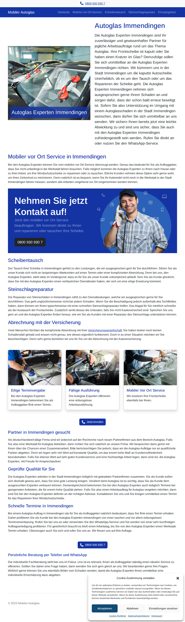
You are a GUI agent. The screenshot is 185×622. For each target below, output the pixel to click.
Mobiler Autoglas (21, 12)
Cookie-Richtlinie (117, 616)
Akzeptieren (104, 608)
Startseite (64, 12)
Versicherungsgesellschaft (105, 330)
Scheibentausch (115, 12)
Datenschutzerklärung (139, 616)
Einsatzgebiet (167, 12)
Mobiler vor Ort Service (87, 12)
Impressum (156, 616)
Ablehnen (132, 608)
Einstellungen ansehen (163, 608)
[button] (178, 578)
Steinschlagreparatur (141, 12)
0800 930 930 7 (30, 242)
